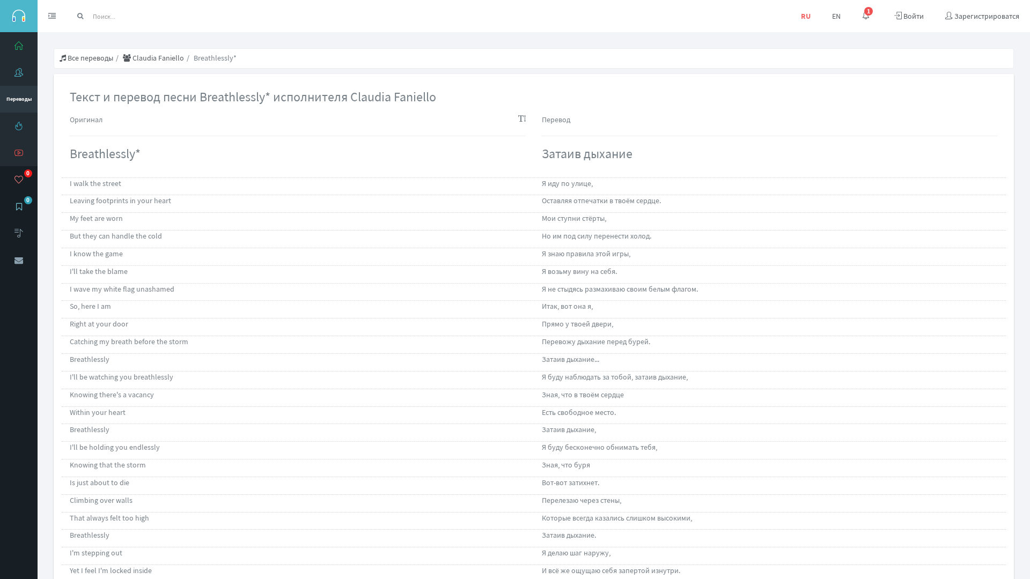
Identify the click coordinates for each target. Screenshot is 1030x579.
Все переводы (89, 58)
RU (806, 16)
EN (836, 16)
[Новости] (19, 126)
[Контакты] (19, 260)
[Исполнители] (19, 72)
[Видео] (19, 152)
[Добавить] (19, 233)
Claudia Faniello (157, 58)
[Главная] (19, 45)
